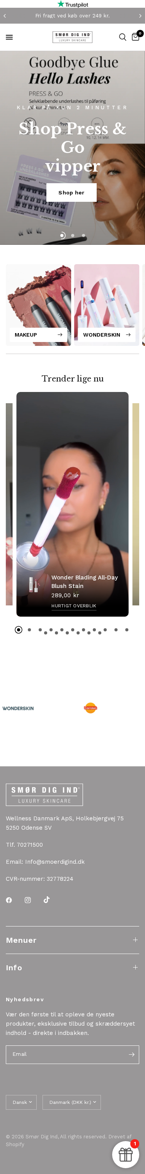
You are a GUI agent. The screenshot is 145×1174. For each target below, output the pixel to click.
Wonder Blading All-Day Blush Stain (84, 582)
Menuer (21, 940)
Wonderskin (101, 335)
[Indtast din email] (131, 1054)
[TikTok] (52, 899)
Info (14, 967)
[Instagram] (33, 900)
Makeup (26, 335)
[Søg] (122, 37)
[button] (71, 192)
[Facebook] (14, 900)
